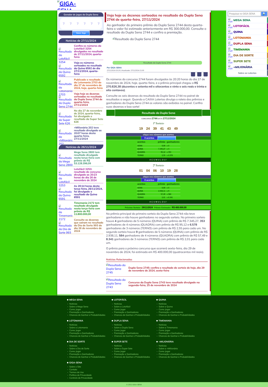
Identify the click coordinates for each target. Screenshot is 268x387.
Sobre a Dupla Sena (123, 327)
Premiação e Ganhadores (81, 312)
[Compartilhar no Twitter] (199, 74)
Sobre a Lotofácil (122, 306)
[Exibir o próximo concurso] (110, 113)
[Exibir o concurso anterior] (206, 113)
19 (141, 128)
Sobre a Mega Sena (78, 306)
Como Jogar (75, 309)
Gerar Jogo (81, 33)
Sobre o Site (75, 366)
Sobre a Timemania (168, 327)
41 (162, 128)
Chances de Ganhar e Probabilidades (87, 315)
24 (148, 128)
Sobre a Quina (166, 306)
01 (141, 170)
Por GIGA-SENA (114, 67)
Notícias (73, 303)
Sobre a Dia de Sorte (79, 348)
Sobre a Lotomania (78, 327)
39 (155, 128)
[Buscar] (264, 14)
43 (169, 128)
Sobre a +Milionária (168, 348)
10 (162, 170)
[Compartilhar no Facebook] (193, 74)
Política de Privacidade (80, 375)
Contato (73, 369)
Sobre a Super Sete (123, 348)
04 (148, 170)
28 (176, 170)
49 (176, 128)
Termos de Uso (76, 372)
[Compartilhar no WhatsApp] (206, 74)
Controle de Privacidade (81, 378)
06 (155, 170)
